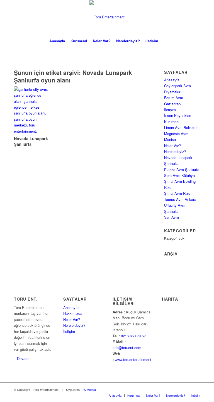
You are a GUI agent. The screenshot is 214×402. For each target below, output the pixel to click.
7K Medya (89, 389)
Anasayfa (171, 79)
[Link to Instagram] (187, 389)
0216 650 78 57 (133, 335)
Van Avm (171, 217)
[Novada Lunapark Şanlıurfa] (32, 110)
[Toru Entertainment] (107, 17)
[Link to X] (179, 389)
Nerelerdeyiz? (175, 151)
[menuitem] (57, 41)
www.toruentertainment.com (137, 359)
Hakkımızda (72, 313)
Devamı (23, 358)
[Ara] (164, 41)
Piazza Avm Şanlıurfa (181, 169)
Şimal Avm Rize (177, 193)
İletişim (170, 109)
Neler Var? (172, 145)
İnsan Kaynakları (177, 115)
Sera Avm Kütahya (179, 175)
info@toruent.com (127, 347)
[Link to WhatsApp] (196, 389)
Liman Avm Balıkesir (181, 127)
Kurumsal (171, 121)
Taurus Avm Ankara (180, 199)
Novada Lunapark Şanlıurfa (31, 141)
